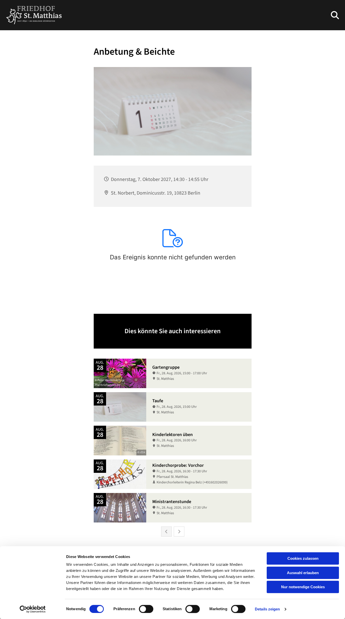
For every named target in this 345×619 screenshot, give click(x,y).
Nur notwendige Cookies (303, 587)
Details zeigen (267, 609)
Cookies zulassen (302, 558)
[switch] (146, 609)
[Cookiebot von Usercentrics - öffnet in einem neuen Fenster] (33, 609)
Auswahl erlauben (303, 573)
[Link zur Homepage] (34, 15)
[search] (335, 15)
